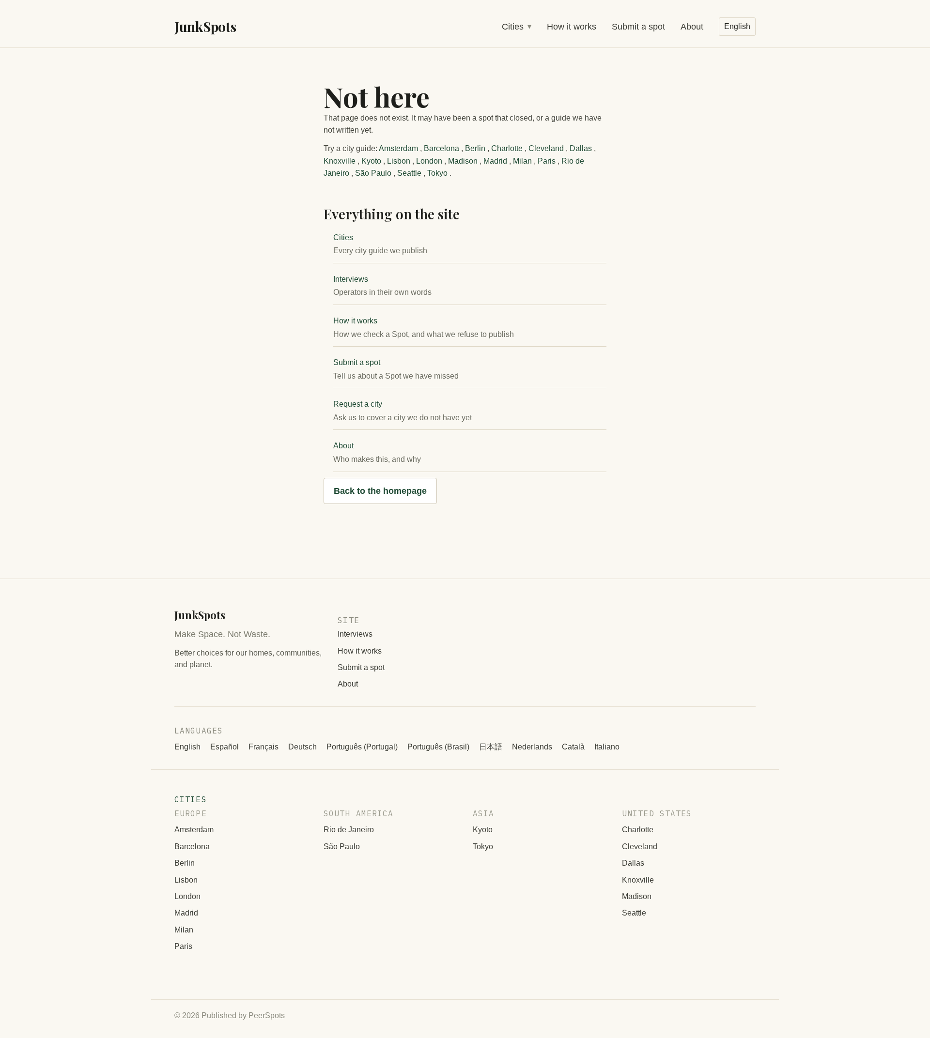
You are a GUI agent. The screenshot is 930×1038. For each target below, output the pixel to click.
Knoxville (340, 161)
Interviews (350, 279)
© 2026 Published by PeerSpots (229, 1015)
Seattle (409, 173)
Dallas (581, 148)
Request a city (357, 404)
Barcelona (441, 148)
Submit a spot (638, 26)
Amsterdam (398, 148)
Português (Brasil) (438, 747)
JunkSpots (205, 26)
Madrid (495, 161)
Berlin (475, 148)
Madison (463, 161)
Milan (522, 161)
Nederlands (532, 747)
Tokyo (437, 173)
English (187, 747)
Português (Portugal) (362, 747)
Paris (547, 161)
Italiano (607, 747)
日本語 (490, 747)
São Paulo (373, 173)
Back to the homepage (380, 491)
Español (224, 747)
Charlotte (507, 148)
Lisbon (398, 161)
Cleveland (546, 148)
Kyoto (371, 161)
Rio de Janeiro (349, 829)
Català (573, 747)
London (429, 161)
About (692, 26)
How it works (571, 26)
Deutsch (302, 747)
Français (263, 747)
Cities (513, 26)
